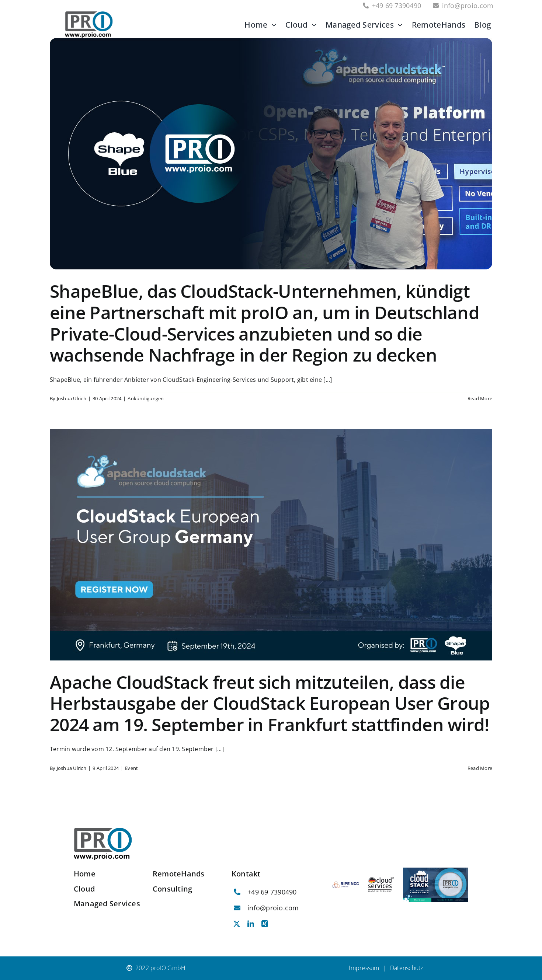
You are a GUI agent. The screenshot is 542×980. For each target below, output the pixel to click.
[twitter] (236, 923)
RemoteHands (179, 874)
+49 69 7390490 (271, 891)
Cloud (84, 889)
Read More (480, 398)
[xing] (264, 923)
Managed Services (107, 903)
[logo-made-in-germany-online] (381, 880)
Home (84, 874)
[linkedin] (250, 923)
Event (131, 768)
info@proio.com (273, 907)
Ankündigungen (146, 398)
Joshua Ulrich (71, 398)
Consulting (172, 889)
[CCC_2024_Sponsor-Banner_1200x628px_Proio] (435, 870)
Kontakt (246, 874)
